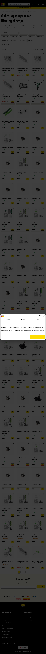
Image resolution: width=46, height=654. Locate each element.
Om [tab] (38, 319)
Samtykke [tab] (8, 319)
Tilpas (22, 336)
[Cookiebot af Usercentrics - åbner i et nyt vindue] (39, 316)
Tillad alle (37, 336)
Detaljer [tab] (23, 319)
